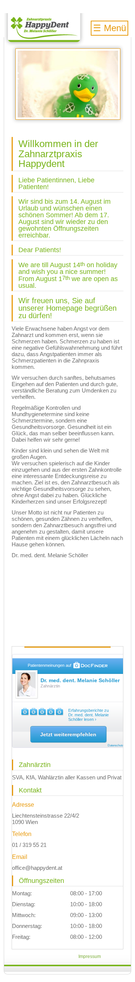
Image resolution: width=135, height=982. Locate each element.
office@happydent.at (37, 868)
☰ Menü (109, 28)
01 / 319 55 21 (29, 845)
